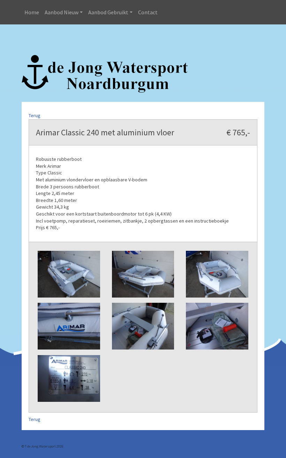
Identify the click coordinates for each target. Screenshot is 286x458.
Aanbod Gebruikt (108, 12)
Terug (34, 115)
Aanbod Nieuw (61, 12)
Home (31, 12)
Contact (148, 12)
